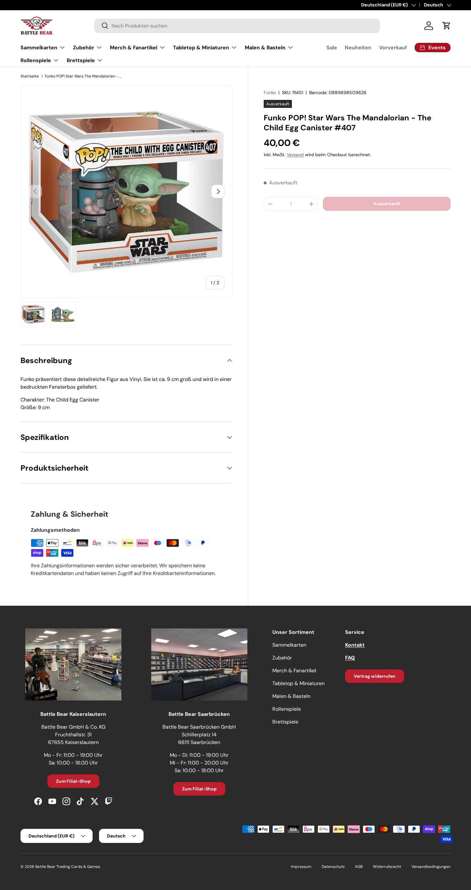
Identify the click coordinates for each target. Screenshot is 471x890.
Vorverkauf (393, 47)
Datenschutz (333, 866)
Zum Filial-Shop (73, 781)
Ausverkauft (386, 203)
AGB (359, 866)
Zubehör (83, 47)
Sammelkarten (39, 47)
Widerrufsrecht (387, 866)
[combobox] (237, 26)
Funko (270, 92)
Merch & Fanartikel (133, 47)
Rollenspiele (36, 60)
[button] (447, 26)
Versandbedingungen (430, 866)
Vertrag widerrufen (374, 676)
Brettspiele (81, 60)
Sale (331, 47)
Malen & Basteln (265, 47)
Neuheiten (358, 47)
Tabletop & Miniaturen (201, 47)
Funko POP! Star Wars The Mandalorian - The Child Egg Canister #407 (83, 76)
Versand (295, 155)
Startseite (30, 76)
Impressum (301, 866)
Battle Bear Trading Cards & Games (67, 866)
